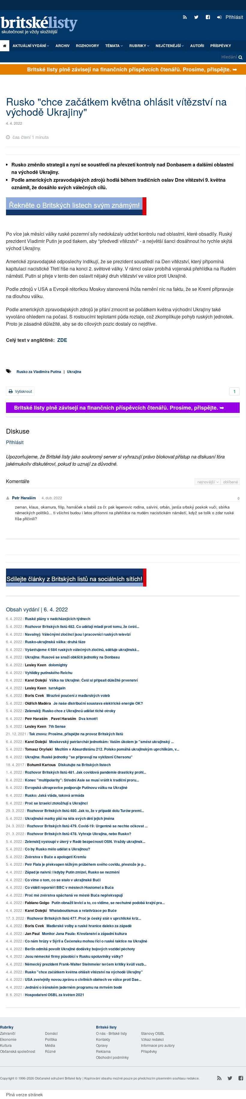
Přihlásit (233, 16)
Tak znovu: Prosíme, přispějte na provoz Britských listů (76, 733)
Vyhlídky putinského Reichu (48, 672)
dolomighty (58, 664)
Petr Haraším (24, 497)
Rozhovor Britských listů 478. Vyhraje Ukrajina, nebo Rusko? (79, 833)
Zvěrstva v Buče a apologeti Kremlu (55, 856)
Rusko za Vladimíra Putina (38, 371)
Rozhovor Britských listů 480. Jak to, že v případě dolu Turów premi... (85, 810)
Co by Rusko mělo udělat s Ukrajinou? (57, 849)
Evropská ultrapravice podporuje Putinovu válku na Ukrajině (76, 787)
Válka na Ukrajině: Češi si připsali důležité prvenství (93, 680)
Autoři (197, 45)
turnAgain (57, 688)
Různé (50, 1051)
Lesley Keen (35, 664)
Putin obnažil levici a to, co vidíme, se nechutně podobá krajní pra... (108, 902)
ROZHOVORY (87, 45)
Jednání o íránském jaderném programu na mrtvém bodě (73, 987)
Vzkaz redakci (152, 1039)
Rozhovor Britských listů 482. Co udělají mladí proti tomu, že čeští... (82, 626)
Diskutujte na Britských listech (84, 764)
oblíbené (230, 482)
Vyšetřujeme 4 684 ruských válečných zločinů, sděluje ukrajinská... (82, 649)
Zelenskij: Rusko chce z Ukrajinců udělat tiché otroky (70, 710)
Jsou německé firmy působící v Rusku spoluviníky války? (74, 956)
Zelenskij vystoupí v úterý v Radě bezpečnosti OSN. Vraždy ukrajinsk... (85, 841)
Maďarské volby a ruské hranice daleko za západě (89, 925)
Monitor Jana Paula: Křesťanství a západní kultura (84, 933)
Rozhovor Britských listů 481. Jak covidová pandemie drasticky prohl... (85, 772)
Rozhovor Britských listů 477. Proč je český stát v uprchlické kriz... (84, 918)
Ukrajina (74, 371)
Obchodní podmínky (112, 1057)
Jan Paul (32, 933)
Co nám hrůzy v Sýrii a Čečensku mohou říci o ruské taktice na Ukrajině (86, 941)
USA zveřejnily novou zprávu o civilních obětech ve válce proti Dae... (83, 979)
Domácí (51, 1033)
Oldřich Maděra (38, 703)
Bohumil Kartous (41, 764)
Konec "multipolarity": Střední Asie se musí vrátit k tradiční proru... (82, 780)
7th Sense (57, 726)
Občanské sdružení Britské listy (58, 1078)
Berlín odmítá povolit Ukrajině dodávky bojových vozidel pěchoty (80, 948)
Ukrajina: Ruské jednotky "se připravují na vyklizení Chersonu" (79, 757)
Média (50, 1045)
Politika (51, 1039)
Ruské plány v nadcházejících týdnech (57, 618)
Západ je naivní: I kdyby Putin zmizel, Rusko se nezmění (72, 872)
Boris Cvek (34, 695)
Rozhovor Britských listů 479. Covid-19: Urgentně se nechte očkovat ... (87, 826)
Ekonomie (8, 1039)
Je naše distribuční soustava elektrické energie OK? (98, 703)
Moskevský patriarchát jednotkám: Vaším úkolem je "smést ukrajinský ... (111, 741)
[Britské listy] (76, 207)
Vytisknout (23, 391)
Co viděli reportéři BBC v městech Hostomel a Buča (69, 887)
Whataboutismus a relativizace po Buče (83, 910)
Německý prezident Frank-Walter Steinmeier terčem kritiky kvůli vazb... (85, 964)
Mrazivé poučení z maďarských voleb (78, 695)
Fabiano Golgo (37, 902)
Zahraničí (7, 1033)
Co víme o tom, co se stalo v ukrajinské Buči (62, 879)
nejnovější (206, 482)
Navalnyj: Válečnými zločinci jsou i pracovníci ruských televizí (77, 634)
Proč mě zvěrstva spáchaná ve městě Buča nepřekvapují (74, 895)
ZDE (62, 339)
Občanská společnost (17, 1051)
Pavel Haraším (63, 718)
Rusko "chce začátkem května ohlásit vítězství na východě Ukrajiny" (84, 972)
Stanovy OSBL (153, 1033)
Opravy (102, 1045)
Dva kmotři (88, 718)
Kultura (6, 1045)
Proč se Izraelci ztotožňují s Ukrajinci (56, 803)
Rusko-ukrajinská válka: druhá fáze (55, 641)
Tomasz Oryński (38, 749)
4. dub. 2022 (52, 497)
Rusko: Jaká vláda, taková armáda (54, 795)
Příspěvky (220, 45)
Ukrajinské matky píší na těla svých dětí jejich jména (69, 818)
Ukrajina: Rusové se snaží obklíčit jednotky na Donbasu (72, 657)
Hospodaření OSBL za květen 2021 (54, 994)
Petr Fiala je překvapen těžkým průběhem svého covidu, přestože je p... (85, 864)
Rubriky (138, 45)
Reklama (103, 1051)
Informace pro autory (158, 1045)
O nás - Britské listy (111, 1033)
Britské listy (42, 25)
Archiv (63, 45)
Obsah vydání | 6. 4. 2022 (37, 609)
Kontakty (103, 1039)
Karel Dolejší (36, 680)
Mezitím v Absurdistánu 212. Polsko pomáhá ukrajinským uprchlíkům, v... (117, 749)
